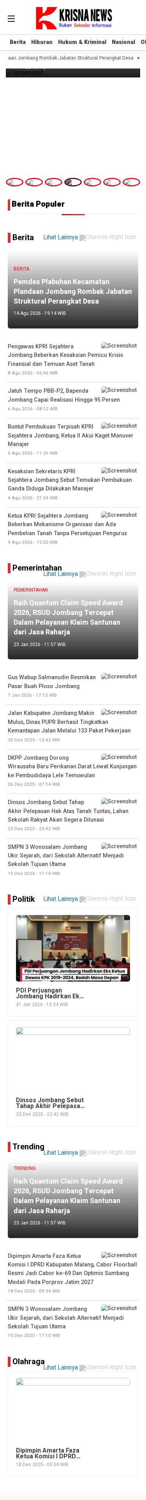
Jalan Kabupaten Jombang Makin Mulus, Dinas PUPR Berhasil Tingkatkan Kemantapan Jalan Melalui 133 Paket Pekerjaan (69, 726)
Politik (23, 899)
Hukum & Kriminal (82, 42)
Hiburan (42, 42)
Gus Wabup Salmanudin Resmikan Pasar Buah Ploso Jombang (52, 686)
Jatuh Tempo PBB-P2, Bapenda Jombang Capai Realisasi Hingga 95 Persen (64, 399)
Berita (18, 42)
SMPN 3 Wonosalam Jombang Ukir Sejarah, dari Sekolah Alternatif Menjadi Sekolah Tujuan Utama (66, 1322)
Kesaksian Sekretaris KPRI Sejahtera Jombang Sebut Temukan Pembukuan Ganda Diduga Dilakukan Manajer (70, 484)
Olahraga (28, 1361)
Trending (28, 1146)
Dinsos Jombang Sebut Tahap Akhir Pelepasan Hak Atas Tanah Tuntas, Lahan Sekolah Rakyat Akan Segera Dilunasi (68, 815)
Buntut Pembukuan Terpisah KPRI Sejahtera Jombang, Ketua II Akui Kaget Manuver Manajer (71, 440)
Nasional (123, 42)
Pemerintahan (37, 568)
